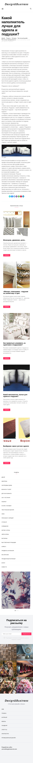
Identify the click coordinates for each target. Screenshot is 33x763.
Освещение (5, 526)
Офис (3, 514)
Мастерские (5, 554)
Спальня (4, 522)
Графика (4, 713)
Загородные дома (7, 485)
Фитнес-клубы (6, 530)
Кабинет (4, 501)
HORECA (4, 546)
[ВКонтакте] (12, 196)
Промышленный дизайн (9, 737)
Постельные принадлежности (9, 39)
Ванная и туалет (6, 489)
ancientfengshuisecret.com (9, 749)
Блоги (3, 562)
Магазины (4, 538)
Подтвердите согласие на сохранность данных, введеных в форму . (17, 638)
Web (3, 709)
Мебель (4, 721)
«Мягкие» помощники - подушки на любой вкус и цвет (15, 292)
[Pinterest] (21, 196)
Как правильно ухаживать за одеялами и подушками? (14, 344)
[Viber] (16, 196)
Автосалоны (5, 534)
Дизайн (3, 38)
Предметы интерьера (8, 550)
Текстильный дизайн (22, 38)
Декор (3, 477)
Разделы (8, 38)
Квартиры (4, 481)
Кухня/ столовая (6, 505)
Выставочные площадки (9, 542)
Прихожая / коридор (8, 518)
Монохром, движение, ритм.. (14, 240)
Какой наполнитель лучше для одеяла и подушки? (15, 395)
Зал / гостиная (6, 497)
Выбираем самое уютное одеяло (16, 446)
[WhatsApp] (19, 196)
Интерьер (14, 38)
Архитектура (5, 733)
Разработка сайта (7, 747)
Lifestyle (4, 729)
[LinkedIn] (23, 196)
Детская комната (7, 493)
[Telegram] (14, 196)
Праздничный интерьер (9, 558)
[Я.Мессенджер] (10, 196)
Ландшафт (4, 725)
